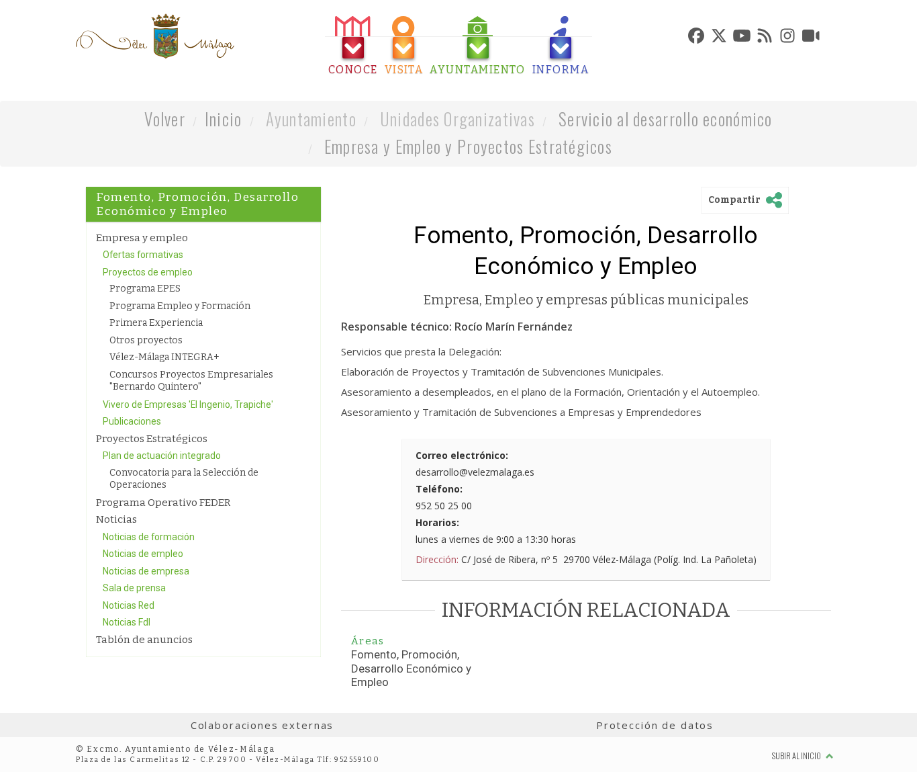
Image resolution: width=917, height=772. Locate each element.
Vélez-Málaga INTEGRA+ (164, 357)
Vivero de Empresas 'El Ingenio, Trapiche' (188, 404)
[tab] (353, 46)
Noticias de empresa (146, 571)
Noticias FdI (126, 622)
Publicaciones (132, 421)
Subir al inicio (797, 755)
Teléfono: (439, 488)
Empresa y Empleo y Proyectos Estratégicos (468, 146)
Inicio (223, 118)
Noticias (116, 519)
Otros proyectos (146, 340)
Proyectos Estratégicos (151, 439)
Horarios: (437, 522)
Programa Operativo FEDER (163, 503)
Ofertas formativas (143, 254)
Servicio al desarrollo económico (666, 118)
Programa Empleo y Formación (179, 306)
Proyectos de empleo (148, 272)
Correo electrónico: (462, 455)
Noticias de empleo (143, 553)
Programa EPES (145, 288)
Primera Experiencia (156, 323)
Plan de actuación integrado (162, 455)
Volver (164, 118)
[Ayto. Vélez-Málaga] (155, 36)
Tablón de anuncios (144, 640)
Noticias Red (128, 605)
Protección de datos (655, 725)
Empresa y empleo (142, 238)
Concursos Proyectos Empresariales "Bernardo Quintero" (191, 380)
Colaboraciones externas (262, 725)
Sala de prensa (134, 588)
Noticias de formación (149, 536)
